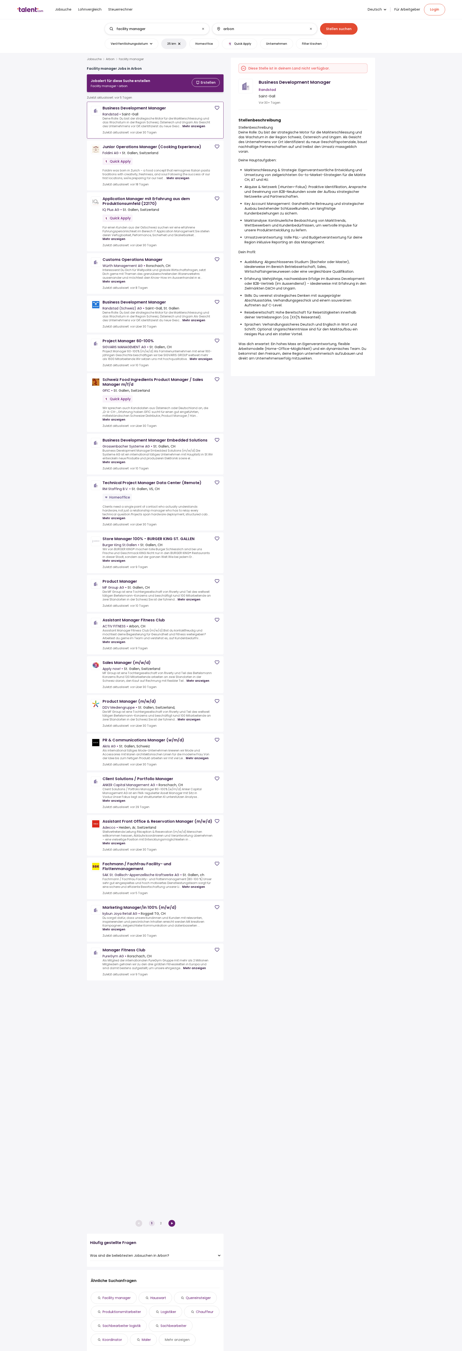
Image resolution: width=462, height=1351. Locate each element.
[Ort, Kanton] (260, 29)
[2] (171, 1223)
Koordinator (112, 1339)
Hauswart (158, 1297)
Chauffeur (204, 1311)
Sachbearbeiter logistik (122, 1325)
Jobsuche (94, 59)
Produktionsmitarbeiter (122, 1311)
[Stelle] (153, 29)
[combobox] (156, 29)
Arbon (110, 59)
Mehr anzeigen (193, 126)
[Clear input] (203, 29)
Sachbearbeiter (173, 1325)
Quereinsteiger (198, 1297)
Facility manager (117, 1297)
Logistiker (168, 1311)
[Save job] (217, 108)
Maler (146, 1339)
